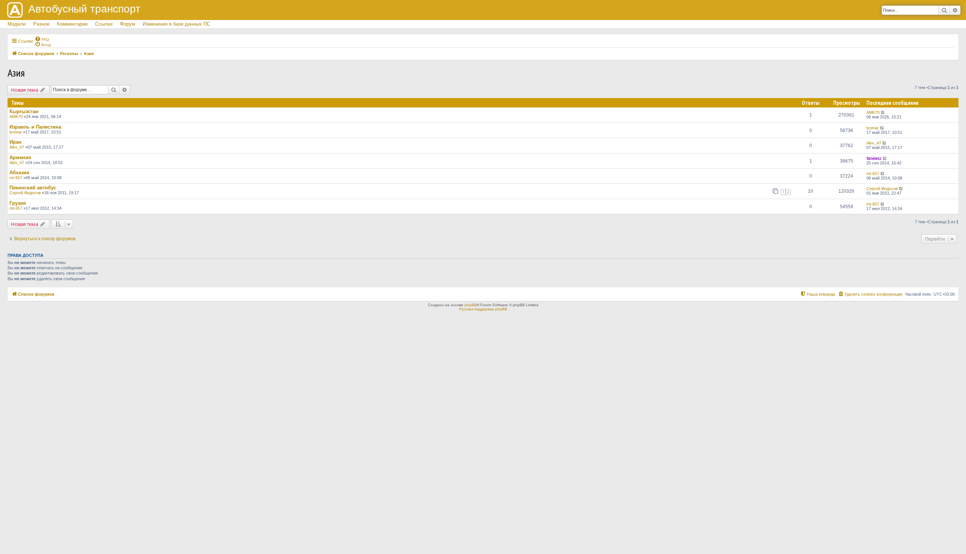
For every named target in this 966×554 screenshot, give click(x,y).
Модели (17, 24)
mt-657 (15, 177)
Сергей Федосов (25, 192)
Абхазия (19, 172)
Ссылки (103, 24)
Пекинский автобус (32, 187)
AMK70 (16, 116)
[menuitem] (42, 38)
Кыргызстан (23, 111)
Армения (20, 157)
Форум (127, 24)
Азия (16, 73)
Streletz (873, 158)
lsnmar (15, 132)
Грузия (17, 203)
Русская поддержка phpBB (483, 309)
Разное (41, 24)
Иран (15, 142)
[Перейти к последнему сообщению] (883, 112)
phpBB (471, 305)
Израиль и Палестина (35, 127)
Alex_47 (16, 147)
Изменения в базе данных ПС (176, 24)
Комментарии (72, 24)
